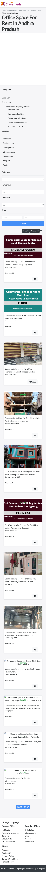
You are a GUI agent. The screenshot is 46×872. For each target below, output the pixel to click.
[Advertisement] (23, 59)
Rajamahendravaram (10, 833)
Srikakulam (29, 830)
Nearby (34, 231)
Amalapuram (8, 147)
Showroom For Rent (16, 114)
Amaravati (29, 841)
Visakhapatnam (9, 152)
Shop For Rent (13, 109)
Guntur (6, 165)
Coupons (5, 850)
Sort (25, 231)
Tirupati (6, 160)
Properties (12, 11)
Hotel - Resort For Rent (17, 122)
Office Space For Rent (17, 118)
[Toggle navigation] (42, 3)
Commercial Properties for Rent (29, 11)
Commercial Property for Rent (17, 106)
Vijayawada (8, 156)
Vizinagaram (30, 833)
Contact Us (6, 853)
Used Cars (6, 98)
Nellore (28, 839)
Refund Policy (7, 862)
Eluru (27, 836)
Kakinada (7, 138)
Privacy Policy (8, 856)
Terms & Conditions (10, 859)
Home (4, 11)
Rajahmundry (8, 143)
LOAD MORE (23, 807)
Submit (23, 223)
